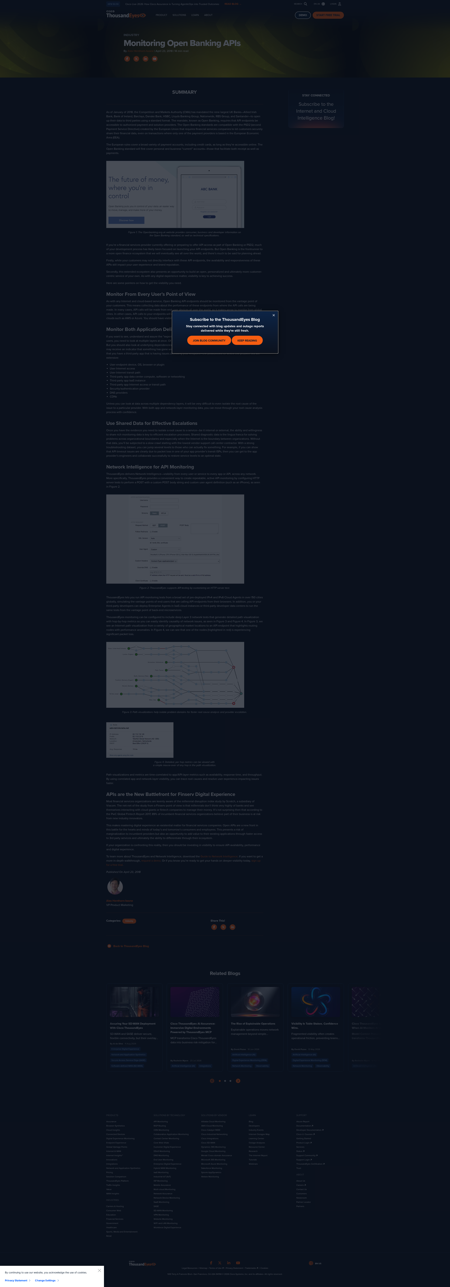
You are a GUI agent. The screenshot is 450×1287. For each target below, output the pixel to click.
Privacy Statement (16, 1280)
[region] (52, 1276)
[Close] (99, 1270)
